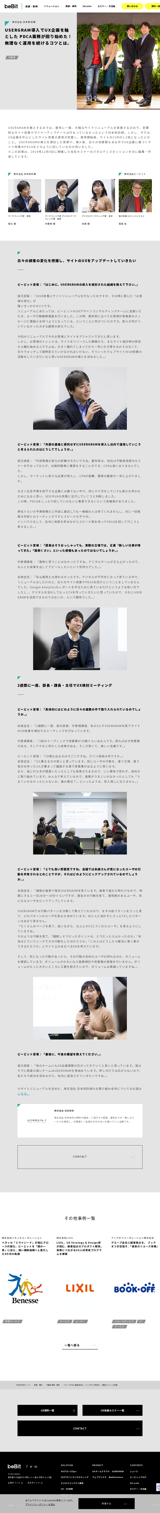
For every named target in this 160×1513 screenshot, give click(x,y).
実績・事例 (70, 6)
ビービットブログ (138, 1477)
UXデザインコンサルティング (75, 1477)
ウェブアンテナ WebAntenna (107, 1477)
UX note (87, 6)
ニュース (134, 1471)
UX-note (134, 1483)
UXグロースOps (69, 1471)
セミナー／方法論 (106, 6)
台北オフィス (34, 1482)
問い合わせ (132, 6)
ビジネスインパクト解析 (72, 1483)
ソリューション (51, 6)
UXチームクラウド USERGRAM (108, 1471)
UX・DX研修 (67, 1488)
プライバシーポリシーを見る (40, 1504)
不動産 (11, 57)
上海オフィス (14, 1482)
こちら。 (24, 1093)
